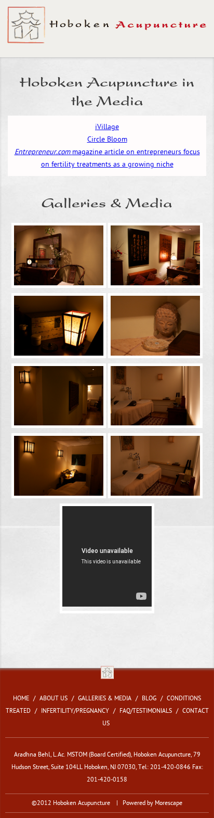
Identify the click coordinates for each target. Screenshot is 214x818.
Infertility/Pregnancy (75, 710)
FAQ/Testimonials (145, 710)
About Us (53, 698)
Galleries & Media (104, 698)
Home (21, 698)
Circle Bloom (107, 139)
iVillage (107, 126)
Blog (149, 698)
